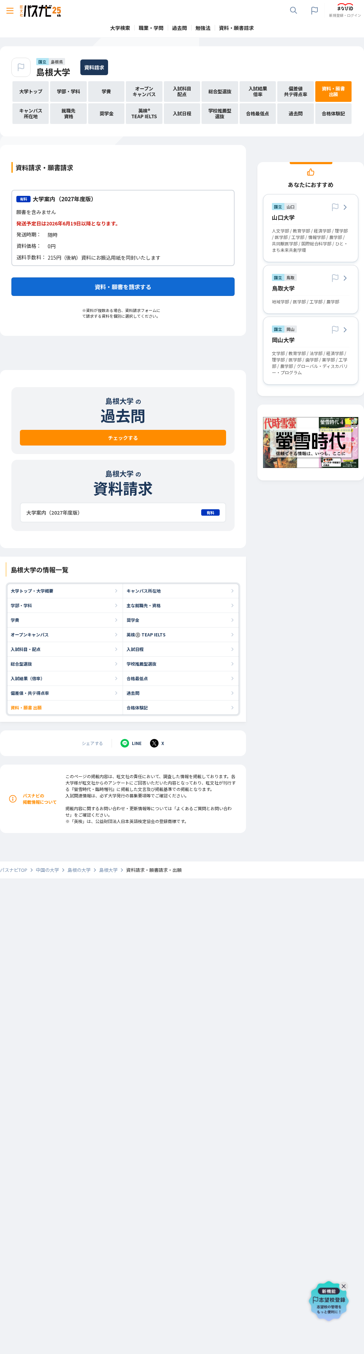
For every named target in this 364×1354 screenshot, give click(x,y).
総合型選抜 (21, 664)
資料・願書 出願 (26, 707)
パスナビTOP (13, 870)
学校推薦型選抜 (141, 664)
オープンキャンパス (30, 634)
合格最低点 (137, 678)
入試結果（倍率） (28, 678)
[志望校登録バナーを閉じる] (345, 1284)
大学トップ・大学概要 (32, 591)
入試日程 (135, 649)
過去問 (133, 693)
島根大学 (53, 72)
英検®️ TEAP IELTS (146, 634)
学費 (15, 620)
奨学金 (133, 620)
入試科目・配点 (26, 649)
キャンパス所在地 (144, 591)
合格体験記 (137, 707)
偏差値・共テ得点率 (30, 693)
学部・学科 (21, 605)
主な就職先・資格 (144, 605)
